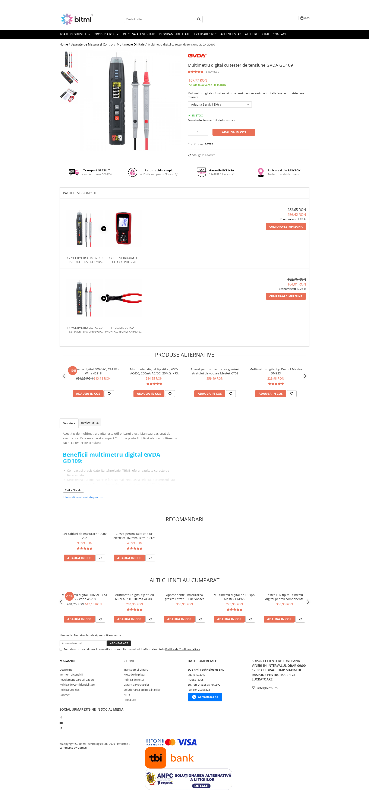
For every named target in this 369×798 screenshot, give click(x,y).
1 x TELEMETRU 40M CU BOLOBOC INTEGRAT (123, 260)
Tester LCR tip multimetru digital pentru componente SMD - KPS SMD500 (284, 597)
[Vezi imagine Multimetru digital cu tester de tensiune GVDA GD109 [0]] (69, 59)
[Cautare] (199, 19)
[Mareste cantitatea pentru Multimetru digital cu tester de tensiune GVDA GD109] (205, 132)
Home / (65, 44)
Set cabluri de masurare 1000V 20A (85, 536)
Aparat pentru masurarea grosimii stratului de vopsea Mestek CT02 (215, 371)
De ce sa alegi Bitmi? (139, 34)
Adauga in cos (234, 132)
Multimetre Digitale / (132, 44)
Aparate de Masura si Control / (93, 44)
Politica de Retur (134, 680)
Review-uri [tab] (90, 422)
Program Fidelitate (174, 34)
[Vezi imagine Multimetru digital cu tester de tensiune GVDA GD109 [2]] (69, 95)
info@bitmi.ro (267, 688)
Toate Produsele (74, 34)
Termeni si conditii (71, 674)
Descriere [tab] (69, 423)
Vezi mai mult (73, 489)
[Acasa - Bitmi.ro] (81, 19)
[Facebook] (61, 718)
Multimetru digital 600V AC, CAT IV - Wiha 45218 (93, 371)
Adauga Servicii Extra (206, 104)
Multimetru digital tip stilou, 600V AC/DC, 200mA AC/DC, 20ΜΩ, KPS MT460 (154, 371)
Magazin (67, 661)
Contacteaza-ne (208, 696)
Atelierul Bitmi (257, 34)
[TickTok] (61, 728)
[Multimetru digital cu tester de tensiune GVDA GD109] (130, 100)
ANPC (127, 695)
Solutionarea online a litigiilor (142, 690)
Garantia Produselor (136, 684)
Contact (280, 34)
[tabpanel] (130, 100)
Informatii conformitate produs (82, 497)
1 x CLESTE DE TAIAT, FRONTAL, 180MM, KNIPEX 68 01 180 (123, 330)
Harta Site (130, 700)
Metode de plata (134, 674)
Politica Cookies (69, 690)
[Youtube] (61, 723)
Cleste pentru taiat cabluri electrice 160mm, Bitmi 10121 (134, 536)
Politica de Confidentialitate (182, 649)
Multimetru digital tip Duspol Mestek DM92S (275, 371)
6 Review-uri (213, 72)
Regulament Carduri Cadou (77, 680)
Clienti (130, 661)
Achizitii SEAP (230, 34)
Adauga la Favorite (203, 155)
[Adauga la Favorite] (109, 393)
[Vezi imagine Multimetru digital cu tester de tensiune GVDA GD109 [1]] (69, 77)
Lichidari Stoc (205, 34)
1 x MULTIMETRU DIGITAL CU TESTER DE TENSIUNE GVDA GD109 (84, 260)
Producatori (105, 34)
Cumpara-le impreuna (286, 226)
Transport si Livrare (136, 669)
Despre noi (66, 669)
